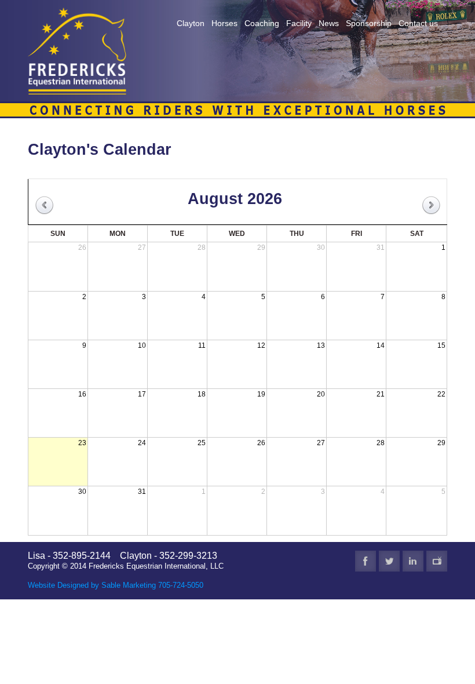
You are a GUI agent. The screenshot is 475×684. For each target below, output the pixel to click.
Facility (299, 23)
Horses (224, 23)
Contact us (418, 23)
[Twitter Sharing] (389, 561)
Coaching (261, 23)
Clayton (190, 23)
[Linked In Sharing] (413, 561)
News (329, 23)
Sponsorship (369, 23)
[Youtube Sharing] (436, 561)
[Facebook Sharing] (365, 561)
